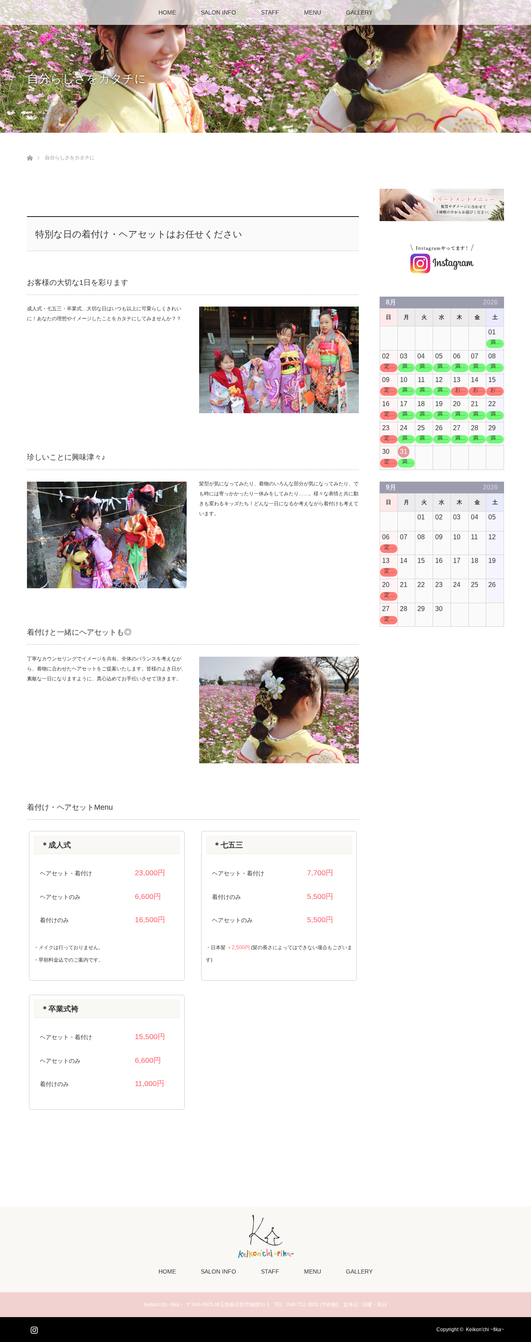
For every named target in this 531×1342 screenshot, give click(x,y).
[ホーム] (29, 148)
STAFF (270, 12)
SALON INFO (218, 12)
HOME (167, 12)
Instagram (33, 1328)
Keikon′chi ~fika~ (485, 1329)
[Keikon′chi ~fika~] (266, 1256)
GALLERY (359, 12)
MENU (312, 12)
